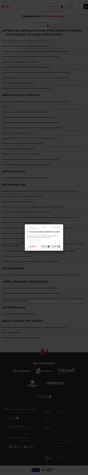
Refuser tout (44, 246)
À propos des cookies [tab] (55, 227)
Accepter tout (55, 246)
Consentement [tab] (32, 227)
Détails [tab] (44, 227)
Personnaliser (32, 246)
